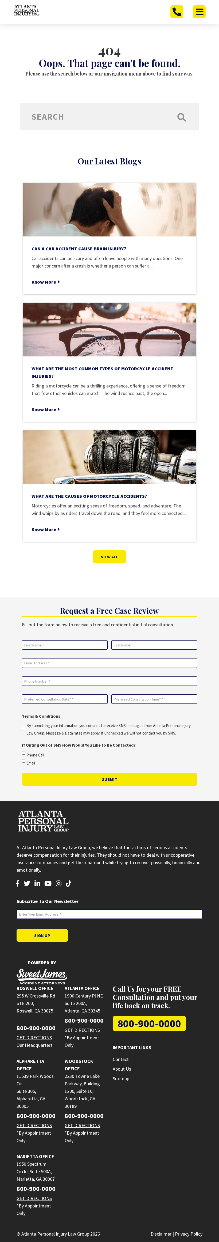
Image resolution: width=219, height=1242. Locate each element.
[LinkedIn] (37, 884)
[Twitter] (27, 884)
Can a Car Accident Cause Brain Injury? (79, 249)
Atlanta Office (82, 988)
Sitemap (121, 1078)
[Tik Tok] (68, 884)
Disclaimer (161, 1234)
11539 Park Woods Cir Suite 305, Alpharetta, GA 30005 (35, 1091)
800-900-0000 (36, 1028)
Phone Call (35, 755)
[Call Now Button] (176, 11)
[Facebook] (17, 884)
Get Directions (34, 1037)
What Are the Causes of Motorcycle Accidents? (89, 496)
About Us (122, 1069)
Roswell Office (35, 988)
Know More (44, 282)
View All (109, 556)
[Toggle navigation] (199, 11)
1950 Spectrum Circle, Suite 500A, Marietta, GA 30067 (36, 1171)
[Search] (182, 116)
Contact (121, 1059)
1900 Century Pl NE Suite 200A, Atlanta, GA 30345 (84, 1003)
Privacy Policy (188, 1234)
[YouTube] (48, 884)
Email (30, 763)
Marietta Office (35, 1156)
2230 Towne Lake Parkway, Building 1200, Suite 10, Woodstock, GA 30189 (82, 1091)
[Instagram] (59, 884)
